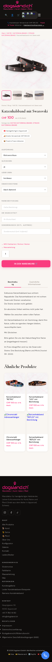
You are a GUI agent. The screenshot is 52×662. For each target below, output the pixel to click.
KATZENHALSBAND (20, 33)
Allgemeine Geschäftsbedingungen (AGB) (20, 637)
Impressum (7, 625)
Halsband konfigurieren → (34, 25)
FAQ (3, 578)
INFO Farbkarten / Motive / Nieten (17, 244)
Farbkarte (6, 570)
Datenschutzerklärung (12, 629)
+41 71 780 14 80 (9, 613)
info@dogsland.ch (10, 616)
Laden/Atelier (8, 555)
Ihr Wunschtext (9, 213)
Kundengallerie (8, 586)
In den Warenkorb (24, 263)
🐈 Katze (6, 532)
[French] (29, 13)
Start (3, 33)
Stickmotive (7, 566)
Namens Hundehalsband (13, 593)
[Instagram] (4, 512)
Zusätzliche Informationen (34, 283)
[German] (33, 13)
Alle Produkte (8, 524)
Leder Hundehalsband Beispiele (16, 589)
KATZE (9, 33)
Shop (9, 105)
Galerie (5, 547)
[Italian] (24, 16)
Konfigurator (7, 543)
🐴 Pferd (5, 536)
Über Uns (6, 539)
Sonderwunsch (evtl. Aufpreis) (17, 225)
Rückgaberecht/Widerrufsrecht (15, 633)
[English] (24, 13)
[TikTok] (17, 512)
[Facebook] (11, 512)
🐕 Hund (5, 528)
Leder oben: (7, 172)
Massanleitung (9, 247)
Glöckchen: (7, 161)
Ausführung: (8, 150)
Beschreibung (12, 283)
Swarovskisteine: (10, 184)
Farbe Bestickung (10, 201)
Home (4, 105)
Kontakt (5, 551)
